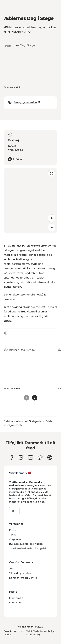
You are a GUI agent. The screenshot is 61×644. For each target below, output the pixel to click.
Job (11, 568)
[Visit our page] (21, 457)
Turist (12, 534)
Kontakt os (15, 602)
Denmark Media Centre (23, 577)
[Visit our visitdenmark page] (30, 457)
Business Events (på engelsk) (26, 543)
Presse (13, 530)
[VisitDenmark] (20, 473)
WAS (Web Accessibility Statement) (40, 633)
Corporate (15, 539)
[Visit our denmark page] (11, 457)
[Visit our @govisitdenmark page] (40, 457)
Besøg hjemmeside (25, 102)
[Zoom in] (51, 218)
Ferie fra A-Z (16, 598)
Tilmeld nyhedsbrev (21, 573)
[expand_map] (51, 173)
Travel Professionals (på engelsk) (28, 548)
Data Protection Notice (13, 633)
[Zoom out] (51, 227)
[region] (30, 200)
